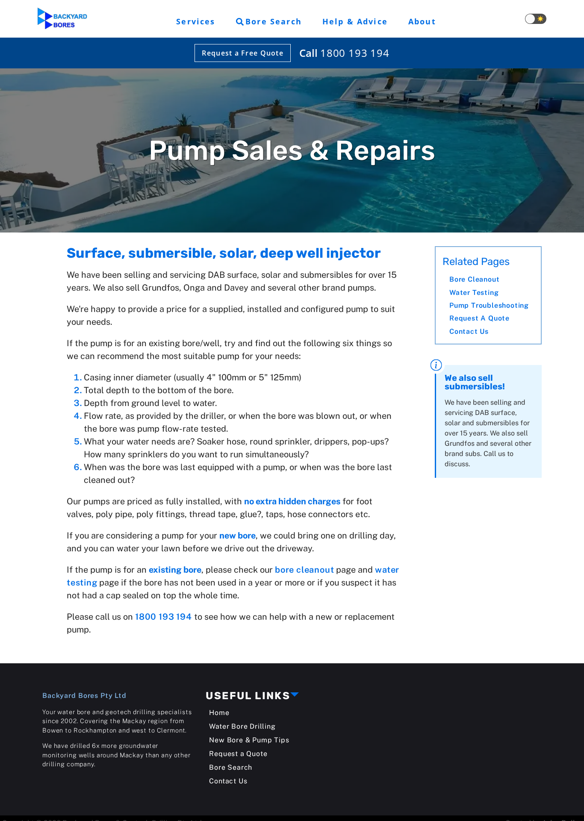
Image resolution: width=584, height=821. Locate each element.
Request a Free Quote (242, 53)
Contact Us (469, 331)
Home (219, 713)
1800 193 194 (354, 53)
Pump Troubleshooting (489, 305)
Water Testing (473, 292)
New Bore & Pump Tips (249, 740)
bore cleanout (304, 570)
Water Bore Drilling (242, 726)
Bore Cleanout (474, 279)
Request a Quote (479, 319)
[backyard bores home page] (62, 19)
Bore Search (230, 767)
